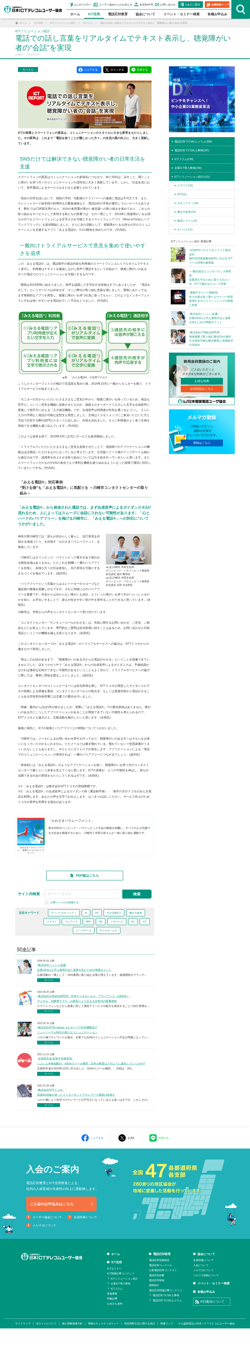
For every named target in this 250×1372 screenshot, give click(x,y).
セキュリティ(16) (187, 203)
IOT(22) (181, 194)
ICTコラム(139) (183, 159)
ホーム (75, 14)
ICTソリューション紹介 (124, 1278)
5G (133, 921)
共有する (163, 1137)
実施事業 (112, 1293)
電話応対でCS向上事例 (166, 1295)
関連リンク (167, 1323)
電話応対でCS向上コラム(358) (193, 141)
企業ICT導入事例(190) (188, 167)
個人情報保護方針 (72, 1323)
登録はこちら (202, 442)
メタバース (116, 921)
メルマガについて (44, 1225)
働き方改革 (135, 912)
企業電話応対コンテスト (163, 1270)
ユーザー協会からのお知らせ (115, 4)
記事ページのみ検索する (65, 902)
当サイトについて (46, 1323)
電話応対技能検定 (159, 1260)
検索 (137, 894)
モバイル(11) (185, 229)
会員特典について (85, 1217)
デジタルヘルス (108, 930)
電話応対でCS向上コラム (167, 1300)
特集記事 (112, 1298)
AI (86, 912)
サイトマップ (23, 1323)
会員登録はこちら (202, 388)
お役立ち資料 (114, 1303)
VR (100, 921)
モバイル (28, 69)
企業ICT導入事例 (120, 1283)
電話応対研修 (156, 1280)
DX (97, 912)
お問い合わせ (168, 4)
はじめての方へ (83, 4)
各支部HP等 (146, 4)
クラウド (52, 921)
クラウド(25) (185, 185)
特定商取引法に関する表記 (139, 1323)
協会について (145, 14)
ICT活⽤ (94, 14)
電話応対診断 (156, 1275)
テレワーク (71, 921)
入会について (201, 1265)
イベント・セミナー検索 (181, 14)
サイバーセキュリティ (64, 912)
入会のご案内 (192, 4)
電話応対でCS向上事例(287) (191, 150)
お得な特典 (202, 381)
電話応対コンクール (160, 1265)
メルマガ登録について (206, 1275)
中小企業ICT (114, 912)
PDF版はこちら (87, 875)
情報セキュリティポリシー (103, 1323)
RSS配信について (212, 1301)
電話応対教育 (118, 14)
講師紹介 (154, 1285)
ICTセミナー (114, 1268)
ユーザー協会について (47, 1217)
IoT (145, 921)
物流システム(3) (187, 220)
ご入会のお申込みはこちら (52, 1204)
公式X (131, 1137)
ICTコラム (117, 1288)
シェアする (97, 1137)
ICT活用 (116, 1262)
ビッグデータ (83, 930)
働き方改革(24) (186, 211)
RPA (88, 921)
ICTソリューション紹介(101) (192, 176)
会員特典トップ (220, 4)
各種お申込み (217, 14)
